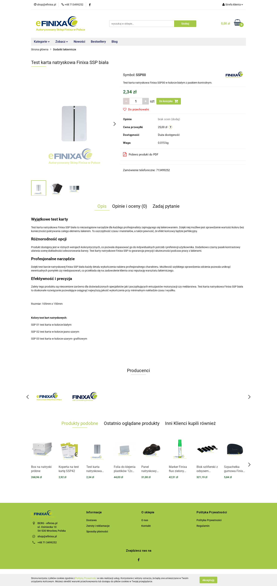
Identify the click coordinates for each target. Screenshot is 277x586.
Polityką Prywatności (86, 578)
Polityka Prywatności (209, 520)
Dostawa (91, 520)
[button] (94, 513)
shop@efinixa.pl (47, 536)
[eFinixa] (49, 396)
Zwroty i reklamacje (98, 525)
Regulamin (203, 525)
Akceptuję (208, 579)
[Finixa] (234, 74)
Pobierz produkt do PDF (143, 154)
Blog (115, 41)
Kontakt (146, 525)
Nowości (79, 41)
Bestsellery (98, 41)
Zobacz (60, 41)
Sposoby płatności (97, 531)
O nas (144, 520)
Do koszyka (166, 101)
